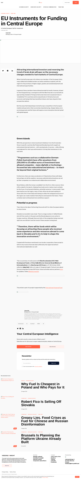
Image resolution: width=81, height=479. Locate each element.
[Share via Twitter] (3, 70)
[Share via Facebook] (8, 70)
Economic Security (24, 7)
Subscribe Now (28, 346)
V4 (43, 323)
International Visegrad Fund (54, 287)
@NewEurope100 (33, 271)
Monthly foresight (38, 458)
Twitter (53, 459)
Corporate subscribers (39, 460)
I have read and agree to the (32, 366)
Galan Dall (8, 32)
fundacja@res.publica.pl (72, 463)
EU (26, 323)
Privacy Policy (5, 472)
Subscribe (7, 465)
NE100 (38, 323)
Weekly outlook (37, 456)
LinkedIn (53, 460)
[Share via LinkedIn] (12, 70)
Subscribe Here (53, 346)
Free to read (67, 2)
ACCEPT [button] (77, 476)
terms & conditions (38, 366)
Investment (32, 323)
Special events (37, 459)
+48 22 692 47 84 (56, 456)
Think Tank (13, 13)
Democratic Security (36, 7)
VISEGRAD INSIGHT (8, 455)
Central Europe (20, 323)
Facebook (54, 462)
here (61, 269)
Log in (76, 2)
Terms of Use (13, 472)
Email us (53, 458)
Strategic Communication (49, 7)
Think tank (61, 7)
